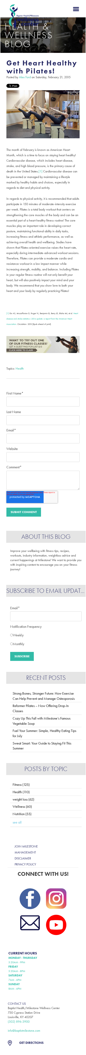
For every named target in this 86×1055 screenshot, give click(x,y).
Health (20, 368)
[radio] (46, 634)
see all (17, 822)
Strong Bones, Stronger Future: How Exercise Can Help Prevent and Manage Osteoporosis (44, 696)
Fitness (21, 784)
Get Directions (31, 1043)
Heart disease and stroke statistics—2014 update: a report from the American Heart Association (42, 318)
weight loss (23, 799)
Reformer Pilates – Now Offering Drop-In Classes (41, 708)
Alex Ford (25, 77)
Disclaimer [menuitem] (23, 858)
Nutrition (22, 814)
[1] (7, 313)
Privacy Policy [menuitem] (25, 864)
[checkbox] (46, 638)
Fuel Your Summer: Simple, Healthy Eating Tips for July (44, 733)
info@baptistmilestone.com (24, 1030)
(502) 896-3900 (19, 1021)
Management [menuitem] (25, 852)
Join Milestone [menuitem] (26, 846)
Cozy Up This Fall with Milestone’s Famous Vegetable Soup (41, 721)
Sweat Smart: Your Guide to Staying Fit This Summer (42, 746)
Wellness (22, 806)
